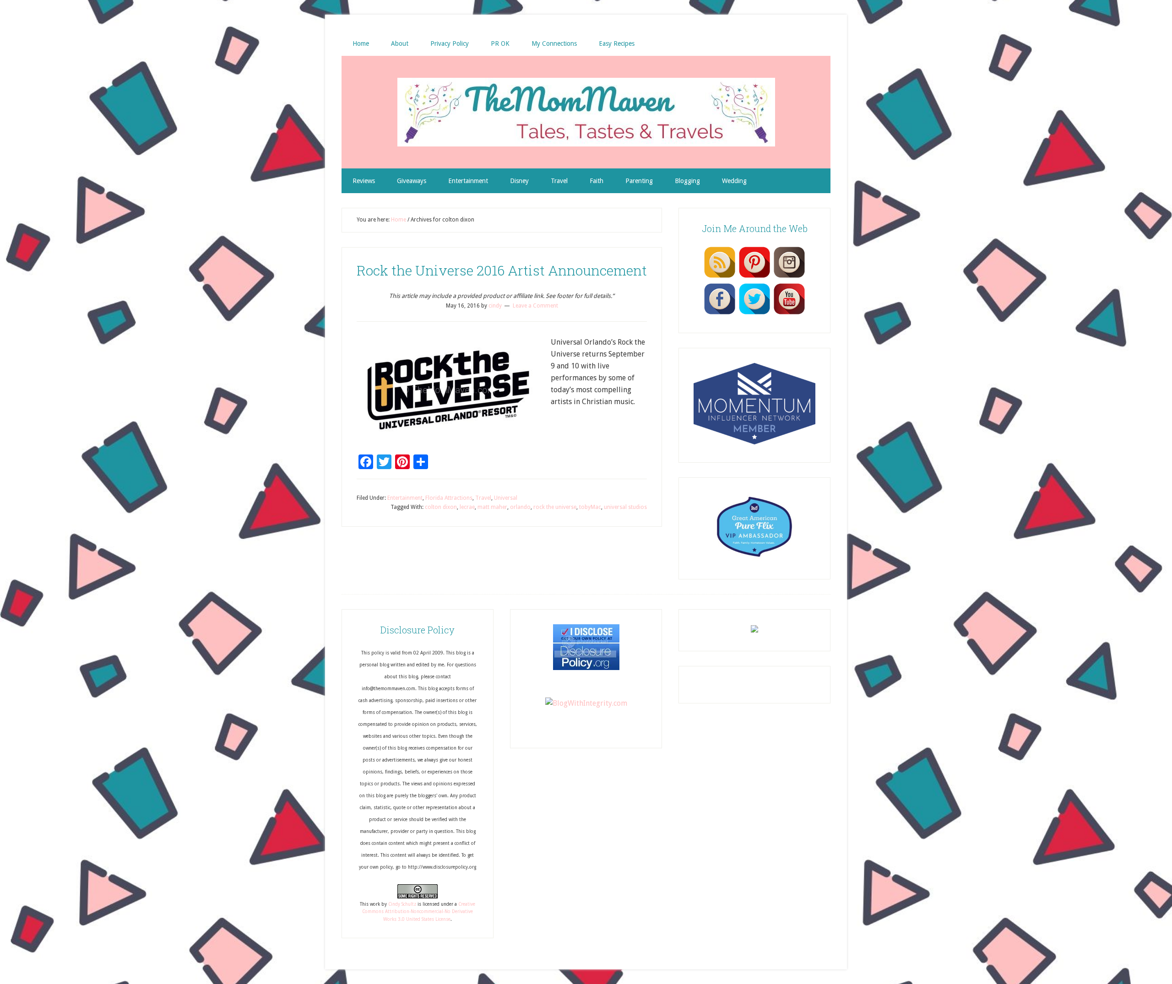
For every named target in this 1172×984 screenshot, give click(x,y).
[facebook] (719, 314)
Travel (483, 498)
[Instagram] (789, 277)
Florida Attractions (448, 498)
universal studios (625, 507)
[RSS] (719, 277)
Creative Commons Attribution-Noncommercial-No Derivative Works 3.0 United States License (418, 912)
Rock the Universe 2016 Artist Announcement (502, 270)
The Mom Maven (586, 112)
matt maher (492, 507)
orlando (520, 507)
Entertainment (405, 498)
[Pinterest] (754, 277)
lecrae (467, 507)
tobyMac (590, 507)
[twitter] (754, 314)
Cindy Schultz (402, 904)
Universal (505, 498)
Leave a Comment (535, 306)
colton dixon (441, 507)
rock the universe (554, 507)
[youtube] (789, 314)
